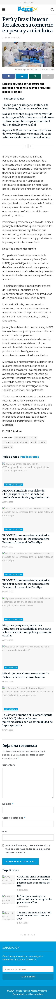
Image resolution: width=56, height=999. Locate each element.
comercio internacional (16, 442)
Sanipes (8, 447)
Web (4, 831)
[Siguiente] (30, 146)
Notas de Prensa (13, 485)
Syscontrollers (36, 994)
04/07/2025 (8, 592)
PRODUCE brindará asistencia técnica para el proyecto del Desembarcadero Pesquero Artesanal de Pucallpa (25, 539)
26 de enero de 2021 (11, 37)
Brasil (33, 437)
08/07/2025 (8, 502)
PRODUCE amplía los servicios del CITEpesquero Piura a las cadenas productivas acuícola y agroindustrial (25, 494)
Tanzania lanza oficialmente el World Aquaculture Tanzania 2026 (34, 916)
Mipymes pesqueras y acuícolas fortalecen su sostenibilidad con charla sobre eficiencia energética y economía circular (26, 630)
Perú (33, 442)
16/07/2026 (23, 923)
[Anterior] (25, 146)
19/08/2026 (23, 890)
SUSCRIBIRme (28, 976)
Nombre (8, 803)
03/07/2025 (8, 640)
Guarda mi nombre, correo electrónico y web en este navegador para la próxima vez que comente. (27, 849)
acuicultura (20, 437)
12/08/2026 (23, 906)
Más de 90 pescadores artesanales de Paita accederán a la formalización (25, 675)
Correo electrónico (13, 817)
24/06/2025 (8, 681)
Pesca (42, 442)
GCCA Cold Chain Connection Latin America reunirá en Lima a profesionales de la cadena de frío (34, 881)
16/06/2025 (8, 730)
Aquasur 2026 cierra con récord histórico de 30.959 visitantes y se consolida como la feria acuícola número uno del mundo (26, 133)
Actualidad (11, 668)
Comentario (9, 764)
